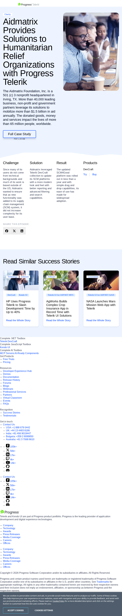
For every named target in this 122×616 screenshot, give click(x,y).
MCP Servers (7, 353)
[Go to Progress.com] (9, 513)
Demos (7, 374)
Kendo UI (5, 347)
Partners (7, 395)
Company (8, 525)
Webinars (8, 389)
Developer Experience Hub (17, 371)
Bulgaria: (19, 436)
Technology (9, 528)
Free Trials (8, 359)
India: (18, 433)
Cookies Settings (44, 610)
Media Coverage (12, 537)
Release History (11, 380)
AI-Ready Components (27, 353)
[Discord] (8, 471)
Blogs (6, 386)
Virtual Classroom (12, 398)
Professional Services (14, 392)
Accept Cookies (16, 610)
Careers (7, 540)
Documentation (11, 377)
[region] (61, 604)
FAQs (6, 403)
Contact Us (9, 424)
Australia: (20, 439)
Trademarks (103, 582)
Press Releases (11, 534)
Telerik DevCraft (8, 341)
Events (6, 400)
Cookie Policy (58, 601)
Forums (7, 383)
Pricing (6, 362)
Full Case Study (19, 134)
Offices (6, 543)
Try (85, 174)
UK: (18, 430)
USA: (18, 427)
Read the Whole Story (18, 320)
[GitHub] (8, 467)
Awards (7, 531)
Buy (94, 174)
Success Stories (11, 412)
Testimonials (9, 415)
